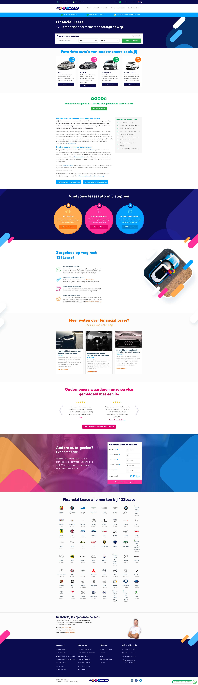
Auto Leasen (82, 669)
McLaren (136, 560)
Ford (83, 535)
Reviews (117, 2)
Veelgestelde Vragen (106, 659)
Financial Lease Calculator (118, 8)
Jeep (83, 546)
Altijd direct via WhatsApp (128, 14)
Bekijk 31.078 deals (131, 40)
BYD (136, 513)
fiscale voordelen (79, 157)
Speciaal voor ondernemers (70, 14)
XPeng (115, 600)
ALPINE (83, 512)
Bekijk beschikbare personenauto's (69, 182)
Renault (83, 585)
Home (89, 8)
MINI (83, 574)
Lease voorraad (61, 649)
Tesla (72, 596)
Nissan (104, 574)
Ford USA (93, 535)
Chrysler (83, 524)
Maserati (104, 560)
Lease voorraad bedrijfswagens (65, 656)
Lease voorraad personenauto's (65, 659)
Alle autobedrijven (61, 662)
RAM (72, 585)
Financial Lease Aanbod (100, 8)
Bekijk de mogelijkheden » (99, 227)
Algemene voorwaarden (62, 681)
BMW (125, 512)
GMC (104, 535)
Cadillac (61, 524)
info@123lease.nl (70, 632)
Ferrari (61, 535)
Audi (104, 512)
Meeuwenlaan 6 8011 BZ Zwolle (130, 661)
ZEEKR (126, 600)
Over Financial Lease (134, 8)
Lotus (72, 560)
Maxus (115, 563)
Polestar (136, 574)
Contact (133, 2)
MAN (93, 560)
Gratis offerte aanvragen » (124, 482)
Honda (115, 535)
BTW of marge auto (84, 666)
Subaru (137, 585)
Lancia (115, 546)
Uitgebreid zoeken (136, 36)
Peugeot (126, 574)
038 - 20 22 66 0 (63, 2)
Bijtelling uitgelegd (84, 659)
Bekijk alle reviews (99, 108)
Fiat (72, 535)
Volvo (104, 596)
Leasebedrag (112, 459)
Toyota (83, 596)
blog (110, 325)
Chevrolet (72, 524)
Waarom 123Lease (106, 649)
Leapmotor (136, 549)
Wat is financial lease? (84, 649)
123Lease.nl (66, 680)
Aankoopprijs (112, 449)
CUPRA (104, 524)
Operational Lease (61, 669)
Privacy (76, 681)
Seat (104, 585)
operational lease (68, 165)
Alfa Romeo (72, 512)
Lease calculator (61, 653)
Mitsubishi (93, 574)
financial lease (90, 150)
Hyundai (126, 535)
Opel (115, 574)
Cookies (71, 681)
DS (136, 524)
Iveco (61, 546)
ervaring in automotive (96, 14)
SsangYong (126, 585)
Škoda (136, 596)
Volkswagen (93, 596)
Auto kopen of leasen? (85, 662)
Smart (115, 585)
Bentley (115, 512)
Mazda (126, 560)
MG (72, 574)
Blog (126, 2)
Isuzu (136, 535)
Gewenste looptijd (114, 464)
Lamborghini (104, 546)
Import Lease (60, 666)
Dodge (126, 524)
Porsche (61, 585)
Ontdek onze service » (130, 227)
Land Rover (126, 546)
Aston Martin (93, 512)
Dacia (115, 524)
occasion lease (72, 143)
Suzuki (61, 596)
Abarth (61, 512)
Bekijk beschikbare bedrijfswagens (96, 182)
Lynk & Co (83, 560)
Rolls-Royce (93, 585)
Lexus (61, 560)
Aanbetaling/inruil (113, 454)
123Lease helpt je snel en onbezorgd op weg (91, 176)
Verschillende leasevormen (86, 653)
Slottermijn (112, 470)
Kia (94, 546)
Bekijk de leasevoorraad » (68, 227)
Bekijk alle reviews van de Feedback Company (99, 426)
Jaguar (72, 546)
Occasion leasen (83, 656)
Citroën (94, 524)
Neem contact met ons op (93, 301)
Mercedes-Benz (61, 574)
